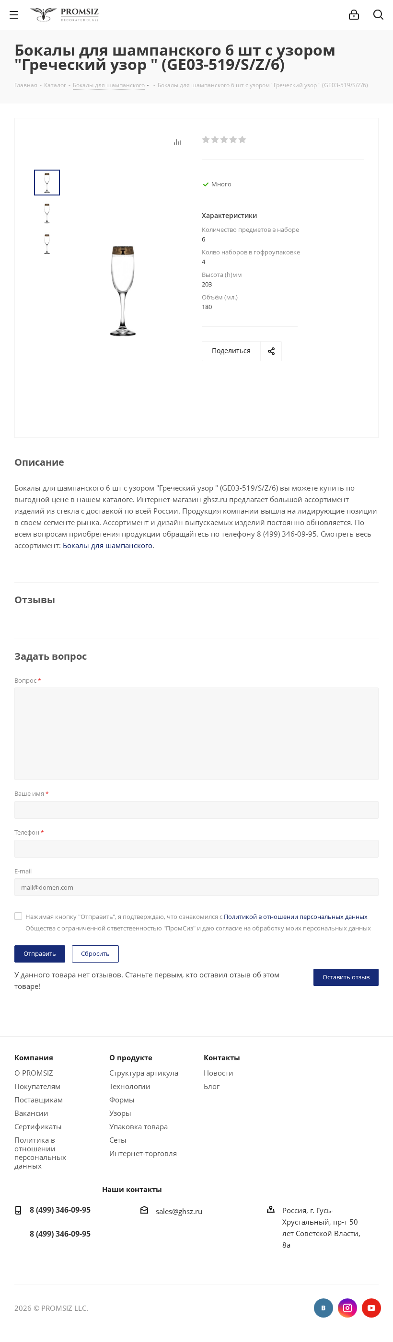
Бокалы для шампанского (107, 545)
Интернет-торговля (143, 1153)
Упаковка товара (138, 1126)
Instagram (347, 1308)
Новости (218, 1073)
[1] (206, 140)
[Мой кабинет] (354, 15)
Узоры (120, 1113)
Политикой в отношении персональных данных (296, 916)
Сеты (118, 1140)
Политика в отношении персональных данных (40, 1152)
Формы (122, 1099)
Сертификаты (38, 1126)
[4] (233, 140)
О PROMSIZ (33, 1073)
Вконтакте (323, 1308)
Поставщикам (38, 1099)
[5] (242, 140)
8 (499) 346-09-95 (60, 1209)
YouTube (371, 1308)
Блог (212, 1086)
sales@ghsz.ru (179, 1211)
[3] (224, 140)
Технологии (129, 1086)
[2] (215, 140)
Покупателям (37, 1086)
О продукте (130, 1057)
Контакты (222, 1057)
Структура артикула (143, 1073)
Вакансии (31, 1113)
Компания (33, 1057)
